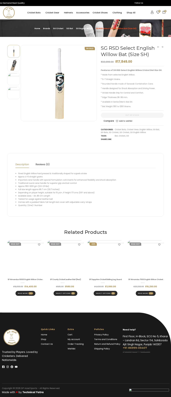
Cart (70, 334)
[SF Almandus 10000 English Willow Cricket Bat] (25, 258)
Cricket (122, 135)
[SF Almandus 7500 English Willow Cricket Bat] (146, 258)
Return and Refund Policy (107, 344)
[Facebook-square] (3, 366)
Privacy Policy (101, 334)
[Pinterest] (12, 366)
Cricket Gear (52, 12)
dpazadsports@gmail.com (136, 351)
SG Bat (69, 28)
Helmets (68, 12)
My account (74, 339)
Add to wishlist (125, 121)
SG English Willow (84, 28)
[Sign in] (152, 13)
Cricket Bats (34, 12)
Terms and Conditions (105, 339)
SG (127, 135)
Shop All (131, 12)
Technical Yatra (33, 392)
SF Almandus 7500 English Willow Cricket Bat (145, 280)
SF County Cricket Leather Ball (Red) (65, 279)
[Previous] (26, 83)
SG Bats (104, 132)
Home (37, 28)
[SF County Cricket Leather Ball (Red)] (65, 258)
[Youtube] (16, 366)
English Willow (146, 129)
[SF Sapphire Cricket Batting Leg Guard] (106, 258)
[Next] (92, 83)
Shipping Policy (102, 348)
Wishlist (71, 348)
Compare (109, 120)
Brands (46, 28)
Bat (116, 135)
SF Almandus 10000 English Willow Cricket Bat (25, 280)
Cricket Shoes (100, 12)
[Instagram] (7, 366)
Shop (43, 339)
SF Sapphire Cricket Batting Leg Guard (105, 279)
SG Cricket (58, 28)
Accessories (82, 12)
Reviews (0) (43, 164)
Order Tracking (76, 344)
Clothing (117, 12)
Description (22, 164)
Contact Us (47, 344)
